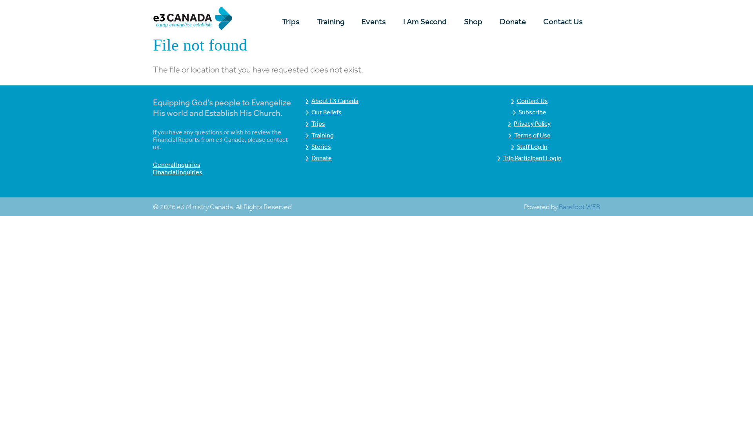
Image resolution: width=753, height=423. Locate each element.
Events (374, 21)
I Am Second (425, 21)
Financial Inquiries (177, 172)
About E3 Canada (334, 101)
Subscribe (532, 112)
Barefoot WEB (579, 206)
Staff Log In (532, 146)
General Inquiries (176, 164)
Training (330, 21)
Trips (291, 21)
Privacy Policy (532, 123)
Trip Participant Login (532, 158)
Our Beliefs (326, 112)
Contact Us (563, 21)
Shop (473, 21)
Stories (321, 146)
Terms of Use (532, 135)
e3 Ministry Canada (204, 20)
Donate (513, 21)
